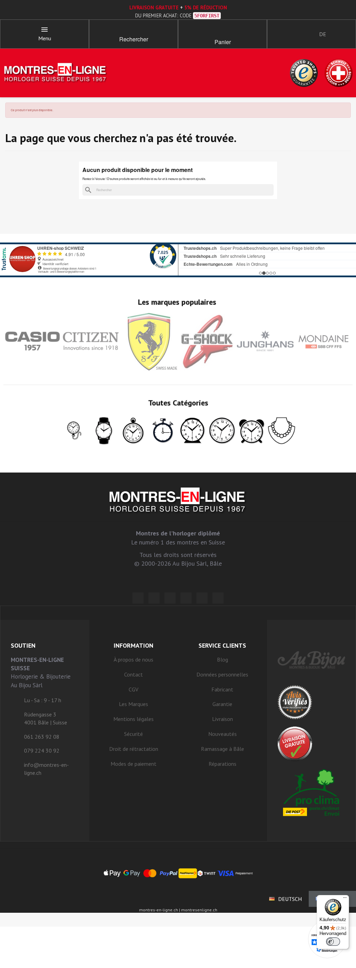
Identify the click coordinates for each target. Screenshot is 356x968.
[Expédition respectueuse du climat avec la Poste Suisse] (311, 792)
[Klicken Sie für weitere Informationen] (178, 260)
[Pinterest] (186, 598)
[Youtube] (218, 598)
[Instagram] (170, 598)
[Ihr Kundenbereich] (278, 34)
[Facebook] (154, 598)
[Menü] (345, 899)
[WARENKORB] (222, 31)
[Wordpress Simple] (138, 598)
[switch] (333, 941)
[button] (133, 31)
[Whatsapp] (202, 598)
